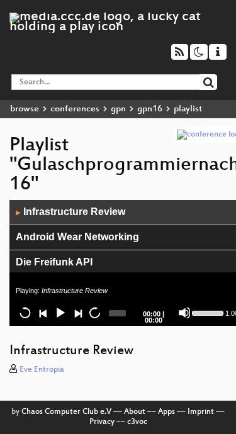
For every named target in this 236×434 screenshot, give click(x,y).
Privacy (102, 422)
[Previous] (42, 312)
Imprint (201, 412)
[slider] (207, 312)
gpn (118, 109)
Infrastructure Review (70, 211)
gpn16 (149, 109)
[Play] (59, 312)
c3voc (137, 422)
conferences (74, 109)
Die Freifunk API (54, 262)
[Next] (77, 312)
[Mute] (184, 312)
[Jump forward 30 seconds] (94, 312)
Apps (166, 412)
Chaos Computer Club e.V (66, 412)
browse (24, 109)
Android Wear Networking (77, 236)
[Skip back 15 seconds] (25, 312)
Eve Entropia (42, 369)
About (134, 412)
